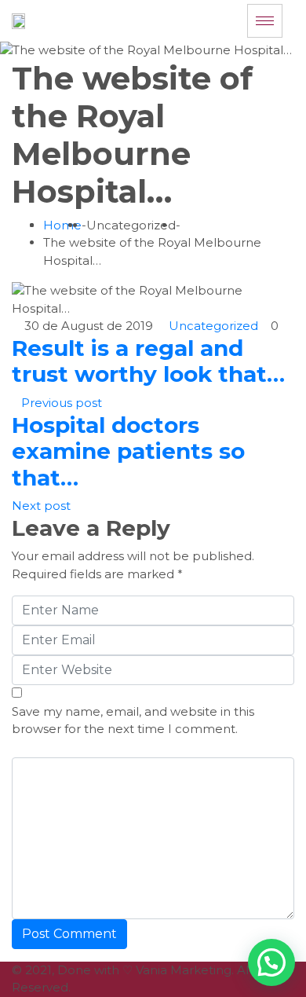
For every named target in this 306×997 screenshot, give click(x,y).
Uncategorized (213, 325)
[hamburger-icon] (264, 21)
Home (62, 225)
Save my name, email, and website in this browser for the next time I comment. (133, 720)
